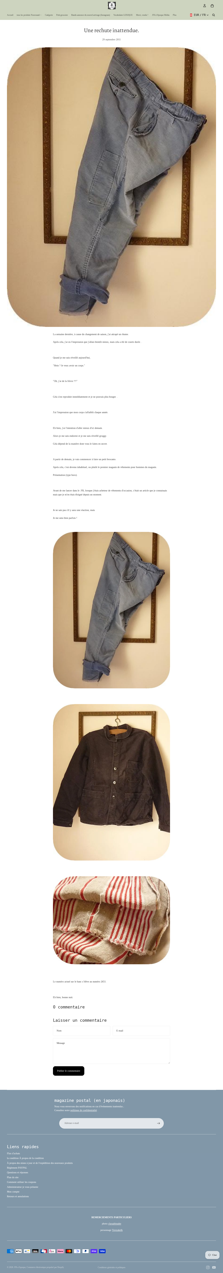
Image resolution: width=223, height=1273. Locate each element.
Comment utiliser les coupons (21, 1182)
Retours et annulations (18, 1196)
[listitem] (174, 15)
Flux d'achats (13, 1153)
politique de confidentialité (83, 1110)
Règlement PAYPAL (17, 1167)
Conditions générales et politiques (111, 1267)
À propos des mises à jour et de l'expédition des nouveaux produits (40, 1163)
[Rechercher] (213, 15)
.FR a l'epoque (20, 1267)
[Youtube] (214, 1267)
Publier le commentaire (68, 1071)
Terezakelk (117, 1230)
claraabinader (114, 1223)
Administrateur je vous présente (22, 1187)
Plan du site (12, 1177)
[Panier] (212, 6)
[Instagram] (208, 1267)
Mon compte (13, 1191)
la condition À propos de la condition (25, 1158)
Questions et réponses (17, 1172)
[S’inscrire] (158, 1123)
